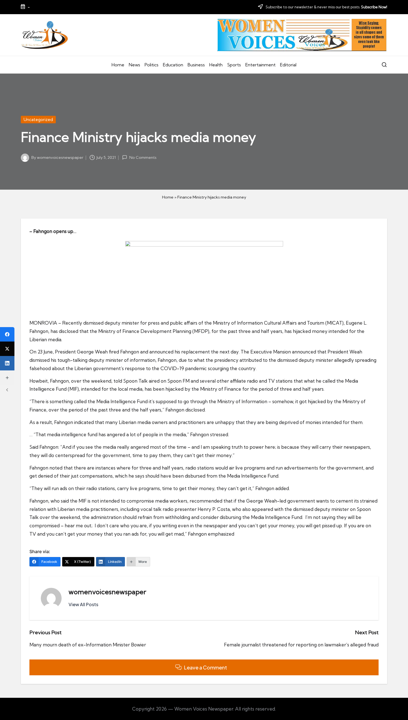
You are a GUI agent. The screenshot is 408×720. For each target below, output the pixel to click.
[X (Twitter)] (7, 349)
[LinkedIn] (7, 363)
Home (167, 197)
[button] (83, 604)
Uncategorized (38, 119)
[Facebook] (7, 334)
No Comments (142, 157)
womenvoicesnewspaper (107, 592)
